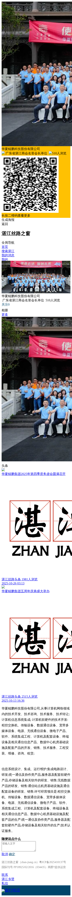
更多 (5, 314)
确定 (12, 854)
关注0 (6, 304)
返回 (5, 224)
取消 (5, 854)
